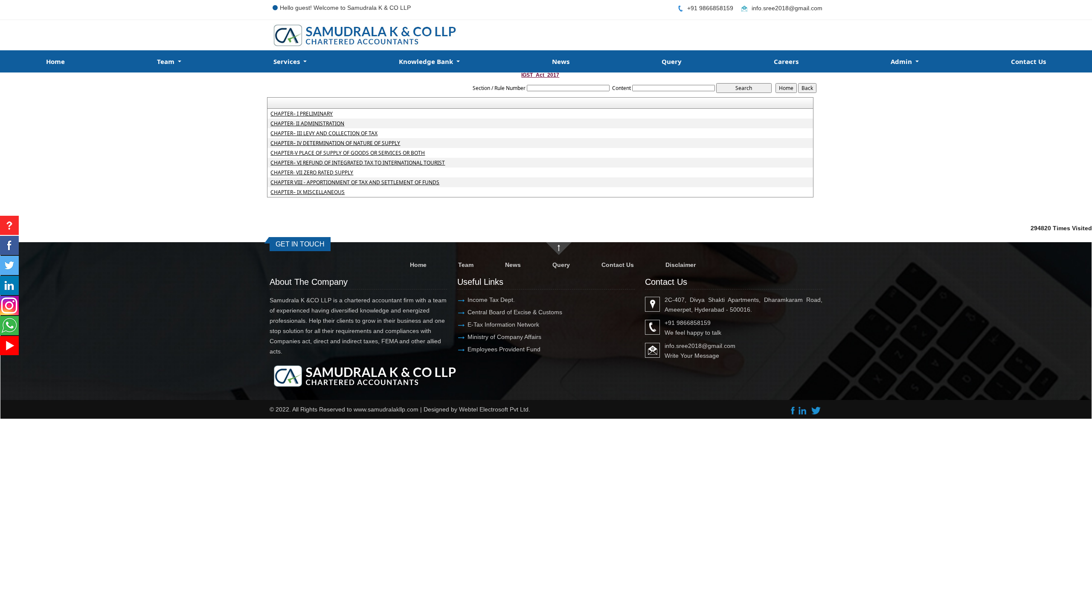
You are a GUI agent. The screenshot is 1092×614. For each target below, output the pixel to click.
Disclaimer (680, 264)
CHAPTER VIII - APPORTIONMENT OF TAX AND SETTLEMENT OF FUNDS (354, 182)
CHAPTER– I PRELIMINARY (301, 113)
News (560, 61)
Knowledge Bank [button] (427, 61)
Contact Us (1028, 61)
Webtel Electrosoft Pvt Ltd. (494, 409)
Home (55, 61)
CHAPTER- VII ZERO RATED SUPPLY (311, 172)
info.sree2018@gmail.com (787, 8)
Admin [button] (902, 61)
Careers (786, 61)
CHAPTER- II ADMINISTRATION (307, 123)
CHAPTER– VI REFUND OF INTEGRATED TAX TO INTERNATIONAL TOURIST (357, 162)
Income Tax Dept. (491, 299)
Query (672, 61)
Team (465, 264)
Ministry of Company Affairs (504, 336)
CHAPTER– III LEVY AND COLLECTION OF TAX (324, 133)
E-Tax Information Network (503, 324)
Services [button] (287, 61)
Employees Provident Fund (504, 349)
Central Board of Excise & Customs (515, 312)
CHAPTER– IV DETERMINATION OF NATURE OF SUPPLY (335, 143)
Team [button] (166, 61)
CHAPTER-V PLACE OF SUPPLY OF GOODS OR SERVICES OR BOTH (347, 153)
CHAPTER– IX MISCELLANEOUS (307, 192)
